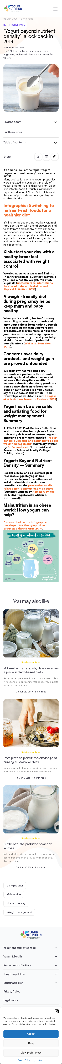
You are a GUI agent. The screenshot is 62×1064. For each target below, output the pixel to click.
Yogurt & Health (12, 956)
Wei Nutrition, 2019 (27, 345)
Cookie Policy (24, 1060)
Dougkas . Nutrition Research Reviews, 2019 (29, 397)
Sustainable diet (12, 982)
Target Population (14, 974)
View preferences (31, 1052)
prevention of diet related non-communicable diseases (28, 487)
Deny (31, 1043)
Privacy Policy (11, 991)
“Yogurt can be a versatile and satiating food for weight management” (30, 441)
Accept (31, 1033)
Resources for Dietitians (17, 965)
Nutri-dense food (14, 25)
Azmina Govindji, (44, 491)
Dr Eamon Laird (18, 447)
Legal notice (37, 1060)
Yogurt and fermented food (19, 947)
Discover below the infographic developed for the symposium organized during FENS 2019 (25, 525)
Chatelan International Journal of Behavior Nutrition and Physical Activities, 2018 (28, 286)
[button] (57, 1011)
